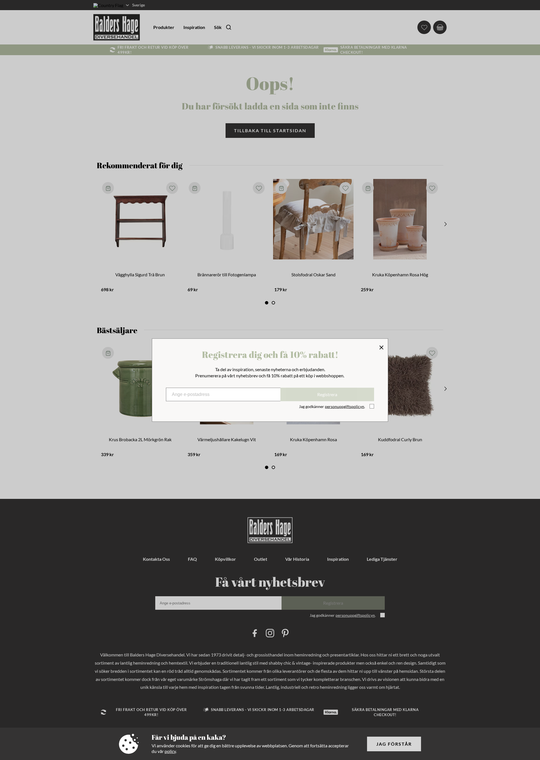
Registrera (327, 394)
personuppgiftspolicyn (344, 406)
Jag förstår (394, 743)
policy (170, 751)
